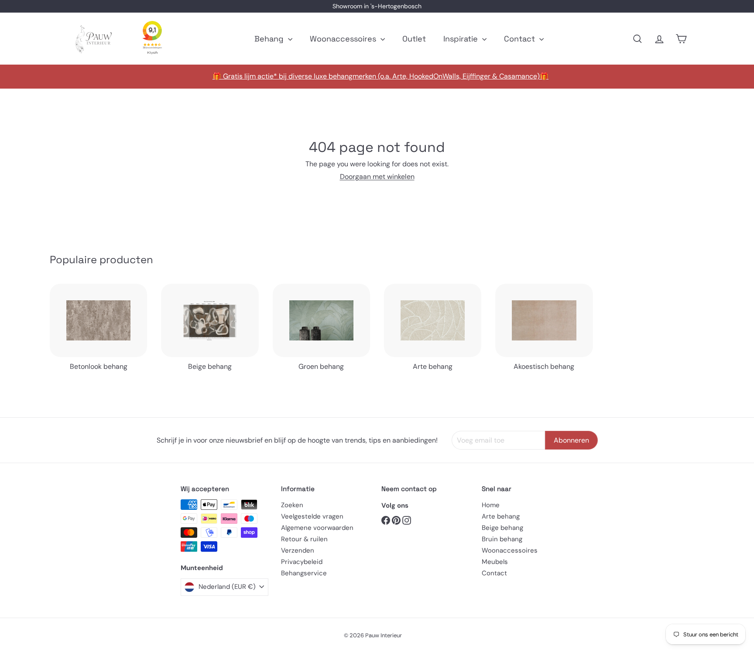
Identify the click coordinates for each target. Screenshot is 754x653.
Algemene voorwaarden (317, 527)
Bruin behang (502, 539)
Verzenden (297, 550)
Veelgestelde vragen (312, 516)
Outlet (414, 39)
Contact (520, 39)
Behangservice (304, 573)
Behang (270, 39)
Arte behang (501, 516)
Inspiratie (461, 39)
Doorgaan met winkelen (377, 176)
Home (491, 505)
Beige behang (502, 527)
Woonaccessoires (344, 39)
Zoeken (292, 505)
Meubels (495, 561)
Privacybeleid (301, 561)
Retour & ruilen (304, 539)
